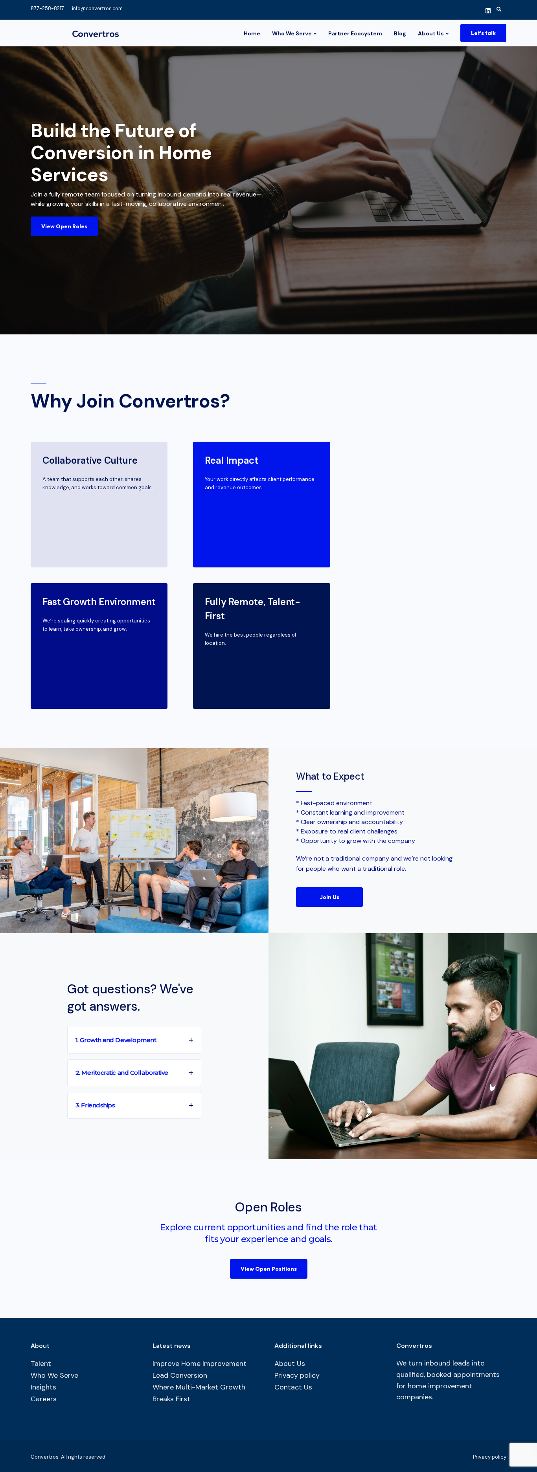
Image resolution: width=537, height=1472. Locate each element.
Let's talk (483, 33)
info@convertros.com (97, 9)
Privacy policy (297, 1375)
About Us (431, 33)
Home (252, 33)
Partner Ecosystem (355, 33)
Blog (400, 33)
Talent (41, 1363)
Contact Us (293, 1387)
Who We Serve (292, 33)
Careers (44, 1399)
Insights (43, 1387)
